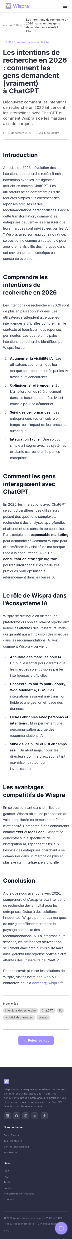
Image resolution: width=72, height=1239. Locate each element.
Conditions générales (50, 1223)
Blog (19, 25)
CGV (6, 1231)
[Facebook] (16, 1115)
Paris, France (11, 1135)
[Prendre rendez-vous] (61, 1228)
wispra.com (10, 1152)
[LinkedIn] (7, 1115)
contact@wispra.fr (47, 983)
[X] (34, 1115)
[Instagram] (25, 1115)
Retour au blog (38, 1040)
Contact (9, 1199)
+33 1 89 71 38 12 (13, 1140)
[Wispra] (18, 6)
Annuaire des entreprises (19, 1193)
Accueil (7, 25)
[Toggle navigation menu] (65, 6)
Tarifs (7, 1182)
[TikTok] (44, 1115)
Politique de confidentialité (19, 1223)
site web (43, 977)
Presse (8, 1188)
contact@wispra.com (17, 1146)
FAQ (6, 1176)
